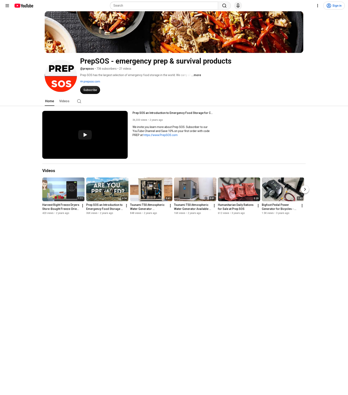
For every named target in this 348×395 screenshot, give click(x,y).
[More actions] (83, 206)
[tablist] (174, 101)
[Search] (224, 6)
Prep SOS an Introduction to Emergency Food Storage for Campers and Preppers (173, 112)
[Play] (85, 135)
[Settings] (317, 5)
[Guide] (7, 5)
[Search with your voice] (238, 6)
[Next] (305, 189)
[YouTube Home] (23, 5)
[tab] (49, 101)
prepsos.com (91, 81)
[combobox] (165, 5)
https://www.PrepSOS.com (160, 135)
